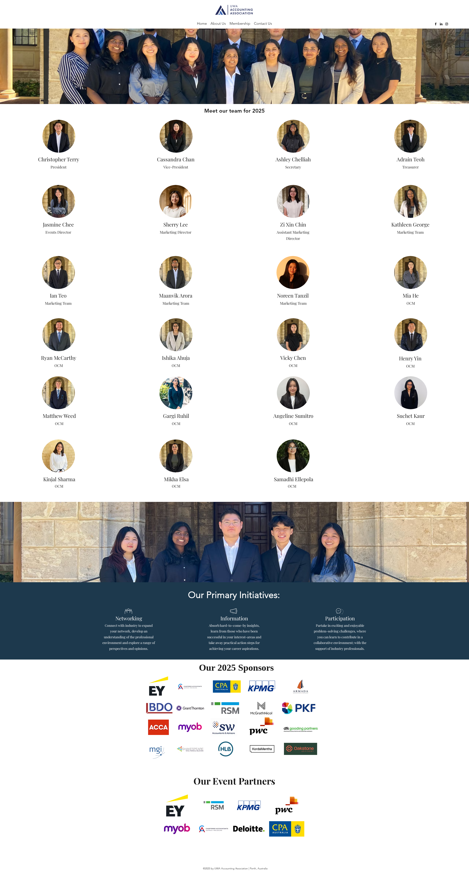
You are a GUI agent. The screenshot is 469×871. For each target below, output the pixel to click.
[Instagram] (446, 24)
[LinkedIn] (441, 24)
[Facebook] (435, 24)
